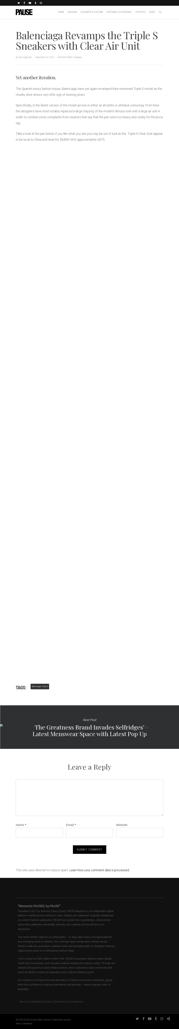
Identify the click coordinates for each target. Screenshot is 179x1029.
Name (21, 825)
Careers (48, 1001)
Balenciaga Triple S (40, 686)
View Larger (33, 155)
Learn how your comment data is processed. (99, 870)
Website (121, 825)
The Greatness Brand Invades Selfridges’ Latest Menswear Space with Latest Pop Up (89, 727)
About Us (23, 1001)
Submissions (61, 1001)
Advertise (36, 1001)
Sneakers (78, 57)
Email (71, 825)
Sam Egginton (25, 57)
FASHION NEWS (65, 57)
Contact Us (77, 1001)
